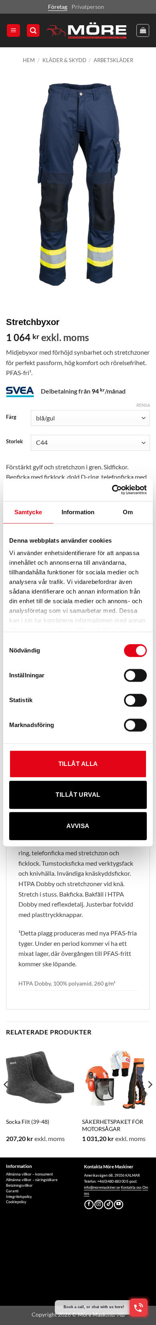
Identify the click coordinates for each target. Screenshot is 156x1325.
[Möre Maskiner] (86, 30)
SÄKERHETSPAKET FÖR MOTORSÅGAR (112, 1125)
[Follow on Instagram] (99, 1205)
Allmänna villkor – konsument (29, 1174)
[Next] (149, 1100)
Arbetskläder (113, 60)
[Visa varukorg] (142, 30)
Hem (29, 60)
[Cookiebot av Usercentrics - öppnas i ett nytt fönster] (112, 490)
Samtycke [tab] (28, 512)
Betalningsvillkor (19, 1185)
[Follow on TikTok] (108, 1205)
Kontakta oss (131, 1187)
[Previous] (6, 1100)
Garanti (12, 1191)
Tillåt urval (78, 794)
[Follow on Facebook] (89, 1205)
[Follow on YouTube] (118, 1205)
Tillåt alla (78, 763)
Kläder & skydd (64, 60)
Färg (11, 417)
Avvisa (78, 825)
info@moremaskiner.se (102, 1187)
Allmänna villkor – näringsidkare (32, 1180)
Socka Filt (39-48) (27, 1121)
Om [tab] (128, 512)
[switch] (135, 675)
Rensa (143, 405)
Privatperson (88, 6)
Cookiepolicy (16, 1202)
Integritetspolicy (19, 1196)
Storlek (14, 441)
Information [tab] (78, 512)
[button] (13, 30)
